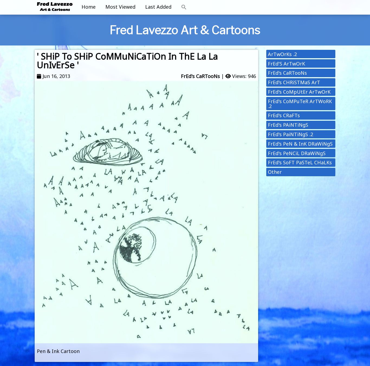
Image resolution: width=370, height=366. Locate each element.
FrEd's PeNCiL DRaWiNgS (297, 153)
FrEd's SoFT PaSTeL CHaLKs (300, 162)
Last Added (158, 7)
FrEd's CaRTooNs (200, 76)
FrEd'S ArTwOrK (286, 63)
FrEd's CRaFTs (284, 115)
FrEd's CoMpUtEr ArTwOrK (299, 92)
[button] (184, 7)
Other (275, 172)
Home (89, 7)
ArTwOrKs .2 (282, 54)
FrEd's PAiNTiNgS (288, 125)
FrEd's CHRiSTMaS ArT (294, 82)
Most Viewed (120, 7)
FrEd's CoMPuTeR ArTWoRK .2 (300, 103)
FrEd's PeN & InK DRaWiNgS (300, 143)
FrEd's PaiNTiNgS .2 (290, 134)
